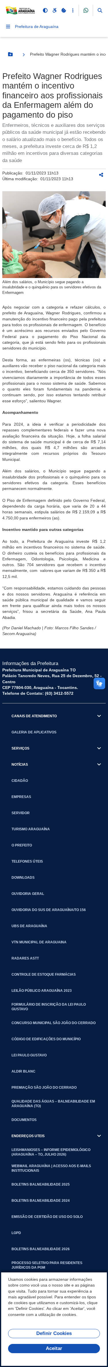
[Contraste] (45, 10)
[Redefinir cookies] (63, 10)
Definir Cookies (54, 1333)
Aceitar (54, 1348)
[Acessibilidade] (54, 10)
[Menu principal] (8, 26)
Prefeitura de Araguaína (36, 26)
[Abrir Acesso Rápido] (72, 10)
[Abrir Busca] (100, 10)
